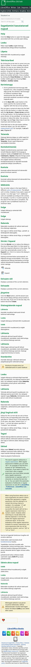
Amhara (15, 11)
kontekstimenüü (6, 542)
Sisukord (4, 15)
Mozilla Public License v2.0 (11, 651)
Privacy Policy (19, 643)
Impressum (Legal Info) (8, 643)
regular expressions (11, 462)
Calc (19, 7)
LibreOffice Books (15, 628)
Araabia (23, 11)
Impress (24, 7)
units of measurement (14, 190)
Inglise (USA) (5, 11)
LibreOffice (5, 7)
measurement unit (7, 128)
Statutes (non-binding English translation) (15, 643)
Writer (13, 7)
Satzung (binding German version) (14, 645)
